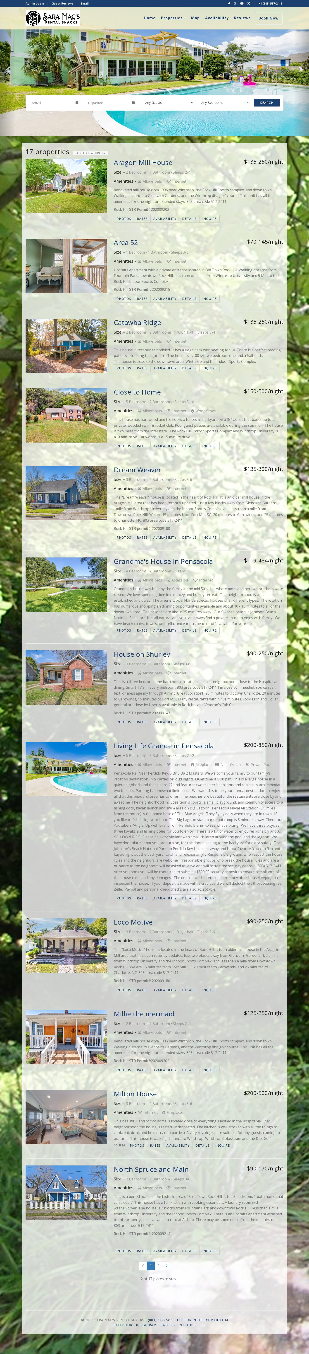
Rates (142, 218)
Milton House (135, 1093)
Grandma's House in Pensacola (163, 561)
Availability (217, 17)
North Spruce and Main (151, 1169)
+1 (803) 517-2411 (270, 3)
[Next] (166, 1266)
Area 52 (126, 242)
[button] (7, 68)
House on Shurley (142, 654)
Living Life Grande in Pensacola (164, 745)
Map (195, 17)
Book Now (269, 18)
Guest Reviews (62, 3)
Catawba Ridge (137, 322)
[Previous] (143, 1266)
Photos (124, 218)
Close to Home (137, 392)
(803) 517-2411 (160, 1320)
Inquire (209, 218)
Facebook (123, 1325)
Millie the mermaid (144, 1013)
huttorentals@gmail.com (202, 1320)
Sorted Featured (90, 153)
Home (150, 17)
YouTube (187, 1325)
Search (266, 102)
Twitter (168, 1325)
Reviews (242, 17)
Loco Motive (133, 922)
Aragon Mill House (143, 162)
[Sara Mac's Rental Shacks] (90, 18)
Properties (172, 17)
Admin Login (35, 3)
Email (85, 3)
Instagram (146, 1325)
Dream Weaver (137, 469)
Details (189, 218)
